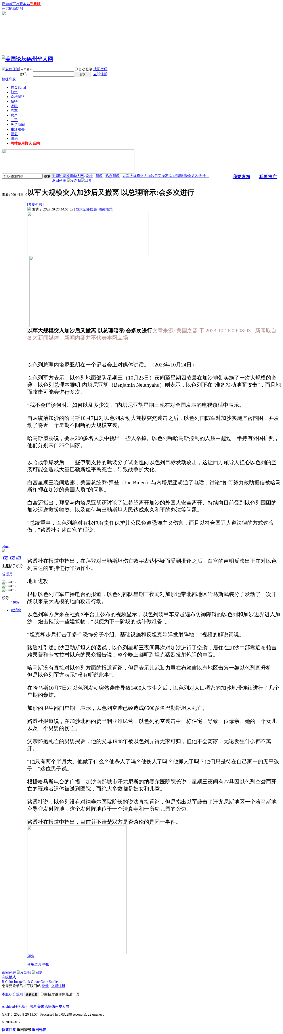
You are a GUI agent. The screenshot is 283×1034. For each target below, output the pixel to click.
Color (9, 981)
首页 (18, 87)
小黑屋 (31, 1006)
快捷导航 (9, 79)
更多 (14, 134)
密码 (23, 74)
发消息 (16, 610)
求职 (14, 106)
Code (44, 981)
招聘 (14, 101)
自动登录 (85, 69)
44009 (15, 602)
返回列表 (59, 180)
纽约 (14, 138)
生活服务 (18, 129)
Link (26, 981)
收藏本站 (23, 4)
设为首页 (9, 4)
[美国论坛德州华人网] (27, 59)
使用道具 (34, 964)
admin (6, 546)
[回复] (86, 180)
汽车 (14, 111)
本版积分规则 (12, 994)
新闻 (99, 176)
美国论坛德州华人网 (68, 176)
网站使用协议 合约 (25, 143)
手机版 (35, 4)
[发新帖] (74, 180)
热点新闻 (18, 125)
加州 (14, 92)
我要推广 (268, 176)
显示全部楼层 (86, 209)
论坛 (18, 97)
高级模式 (9, 977)
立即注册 (100, 74)
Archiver (8, 1006)
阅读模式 (105, 209)
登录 (45, 986)
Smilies (54, 981)
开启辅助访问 (12, 8)
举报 (45, 964)
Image (18, 981)
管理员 (7, 574)
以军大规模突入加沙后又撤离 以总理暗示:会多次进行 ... (165, 176)
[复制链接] (35, 204)
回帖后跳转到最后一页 (62, 994)
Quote (35, 981)
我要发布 (241, 176)
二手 (14, 120)
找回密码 (100, 69)
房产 (14, 115)
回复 (30, 956)
